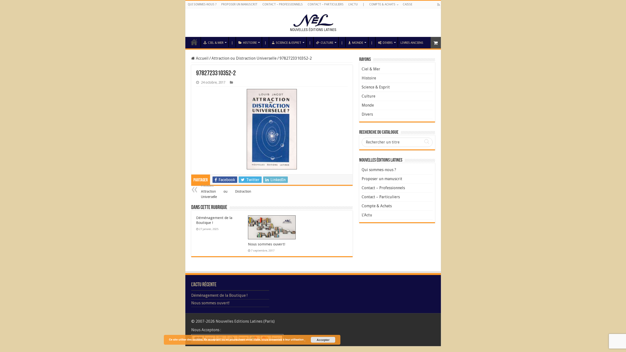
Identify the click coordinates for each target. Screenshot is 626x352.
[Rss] (438, 5)
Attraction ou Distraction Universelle (244, 58)
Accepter (323, 340)
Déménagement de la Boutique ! (219, 295)
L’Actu (353, 4)
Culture (327, 42)
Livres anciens (412, 42)
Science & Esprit (288, 42)
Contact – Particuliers (326, 4)
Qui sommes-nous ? (202, 4)
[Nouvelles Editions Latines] (313, 22)
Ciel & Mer (216, 42)
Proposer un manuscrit (239, 4)
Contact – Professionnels (282, 4)
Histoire (250, 42)
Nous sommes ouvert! (266, 244)
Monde (357, 42)
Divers (388, 42)
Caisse (407, 4)
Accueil (194, 42)
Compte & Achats (382, 4)
